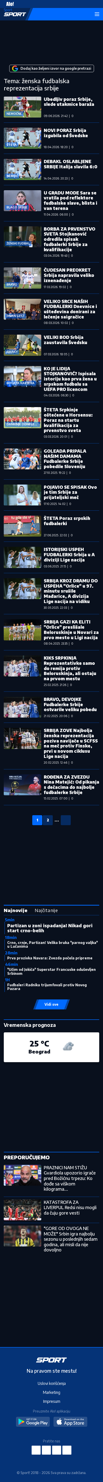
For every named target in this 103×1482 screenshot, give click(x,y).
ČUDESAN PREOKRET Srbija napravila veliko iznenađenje (69, 275)
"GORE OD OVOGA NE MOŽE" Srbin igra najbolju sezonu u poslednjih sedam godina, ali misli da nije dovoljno (71, 1238)
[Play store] (33, 1422)
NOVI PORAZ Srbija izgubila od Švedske (66, 132)
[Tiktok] (67, 1450)
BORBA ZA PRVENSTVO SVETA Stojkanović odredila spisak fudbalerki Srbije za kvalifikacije (69, 239)
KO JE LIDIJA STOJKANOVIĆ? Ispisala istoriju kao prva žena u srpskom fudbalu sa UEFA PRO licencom (70, 379)
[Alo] (9, 4)
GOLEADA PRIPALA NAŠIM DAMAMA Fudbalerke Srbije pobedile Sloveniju (65, 458)
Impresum (51, 1401)
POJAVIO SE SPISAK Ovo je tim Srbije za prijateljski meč (70, 492)
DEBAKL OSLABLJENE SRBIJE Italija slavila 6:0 (70, 164)
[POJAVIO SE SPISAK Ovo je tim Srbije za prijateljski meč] (22, 495)
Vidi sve (51, 1004)
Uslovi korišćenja (52, 1383)
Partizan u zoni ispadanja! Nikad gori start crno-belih (49, 928)
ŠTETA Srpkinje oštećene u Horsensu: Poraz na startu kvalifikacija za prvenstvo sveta (68, 420)
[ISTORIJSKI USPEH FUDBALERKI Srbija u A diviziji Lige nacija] (22, 557)
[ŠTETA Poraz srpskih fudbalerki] (22, 526)
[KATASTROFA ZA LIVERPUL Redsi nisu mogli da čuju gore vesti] (22, 1209)
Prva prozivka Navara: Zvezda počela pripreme (49, 958)
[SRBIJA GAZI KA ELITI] (22, 632)
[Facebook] (36, 1450)
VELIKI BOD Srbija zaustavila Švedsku (65, 339)
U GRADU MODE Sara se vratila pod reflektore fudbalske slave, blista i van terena (70, 200)
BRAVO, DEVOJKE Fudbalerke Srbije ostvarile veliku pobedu (70, 704)
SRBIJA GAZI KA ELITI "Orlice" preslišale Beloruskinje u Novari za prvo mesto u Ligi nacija (71, 629)
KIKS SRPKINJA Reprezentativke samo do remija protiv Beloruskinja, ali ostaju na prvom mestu (70, 668)
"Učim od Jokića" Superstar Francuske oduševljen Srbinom (51, 971)
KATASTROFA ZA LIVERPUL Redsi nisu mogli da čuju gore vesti (70, 1207)
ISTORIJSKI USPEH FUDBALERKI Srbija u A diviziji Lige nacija (69, 554)
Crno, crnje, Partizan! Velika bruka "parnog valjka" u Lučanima (52, 944)
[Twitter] (56, 1450)
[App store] (70, 1422)
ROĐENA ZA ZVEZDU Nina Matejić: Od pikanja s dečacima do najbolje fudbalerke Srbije (71, 784)
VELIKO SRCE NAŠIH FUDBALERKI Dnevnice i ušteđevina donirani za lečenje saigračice (70, 309)
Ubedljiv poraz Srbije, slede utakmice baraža (69, 101)
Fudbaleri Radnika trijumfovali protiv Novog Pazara (47, 987)
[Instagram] (46, 1450)
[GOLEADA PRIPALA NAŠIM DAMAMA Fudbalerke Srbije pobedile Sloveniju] (22, 461)
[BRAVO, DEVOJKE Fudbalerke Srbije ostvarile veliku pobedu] (22, 707)
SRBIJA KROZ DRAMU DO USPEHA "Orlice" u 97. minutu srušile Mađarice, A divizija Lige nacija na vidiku (71, 591)
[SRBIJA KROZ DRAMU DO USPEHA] (22, 593)
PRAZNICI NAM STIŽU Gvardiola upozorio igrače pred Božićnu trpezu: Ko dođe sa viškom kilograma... (70, 1178)
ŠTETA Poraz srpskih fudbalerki (67, 520)
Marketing (51, 1392)
